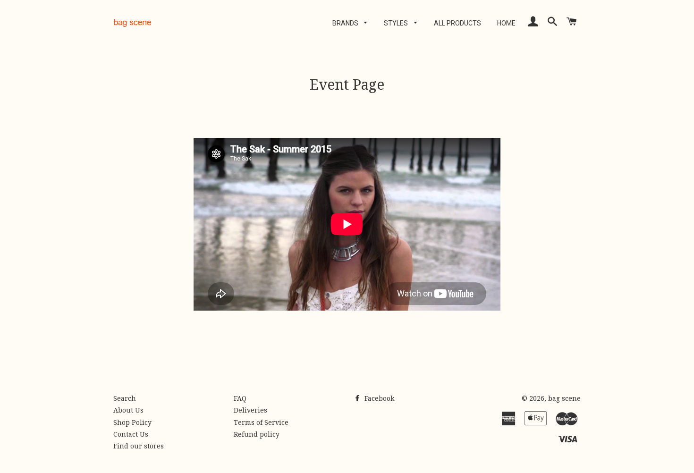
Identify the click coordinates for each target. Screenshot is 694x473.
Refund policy (256, 434)
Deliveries (250, 410)
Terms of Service (261, 422)
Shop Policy (132, 422)
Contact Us (130, 434)
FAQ (240, 398)
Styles (396, 23)
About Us (128, 410)
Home (506, 23)
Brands (346, 23)
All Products (457, 23)
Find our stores (138, 446)
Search (124, 398)
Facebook (378, 398)
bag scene (564, 398)
